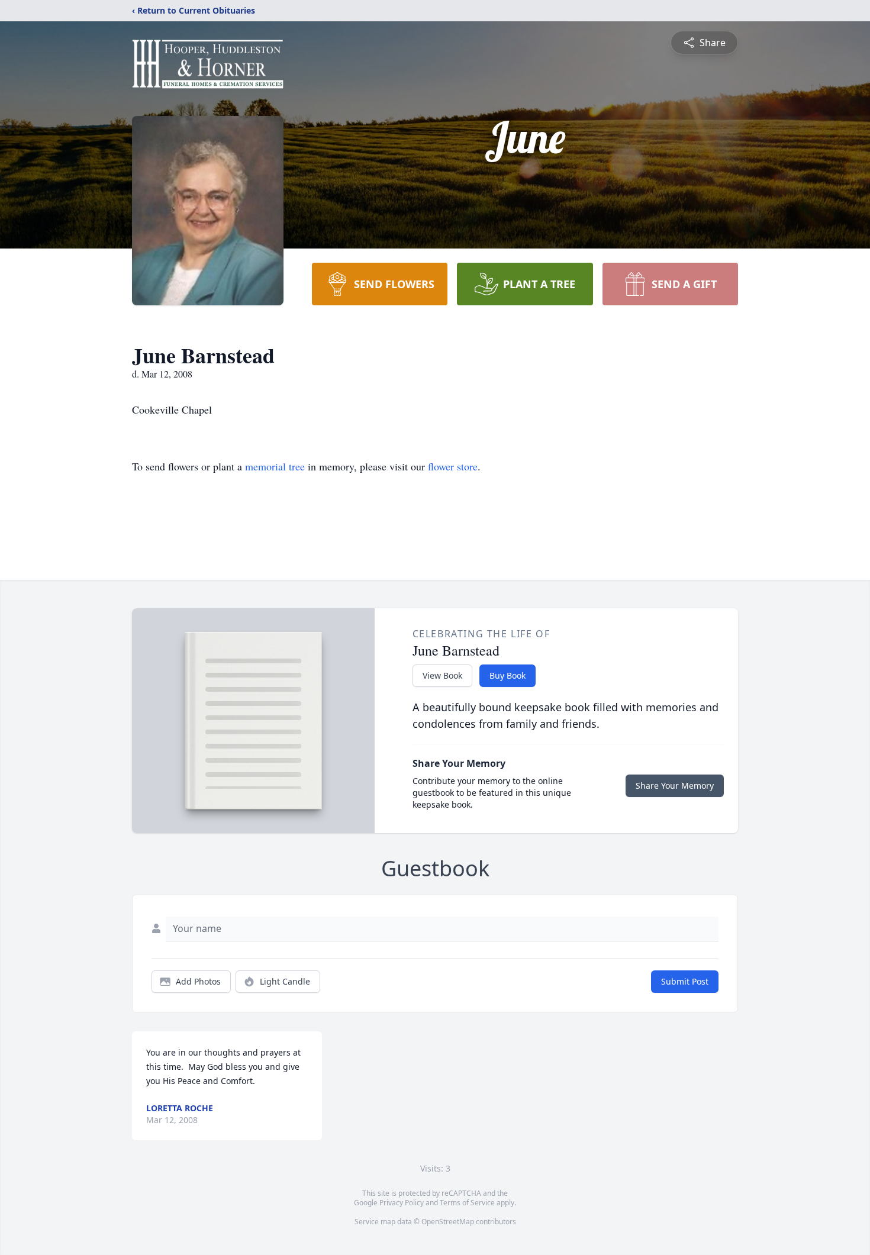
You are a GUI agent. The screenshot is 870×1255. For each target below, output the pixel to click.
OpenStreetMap (447, 1222)
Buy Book (507, 675)
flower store (453, 466)
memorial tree (275, 466)
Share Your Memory (675, 785)
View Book (442, 675)
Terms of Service (467, 1203)
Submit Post (684, 981)
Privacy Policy (401, 1203)
